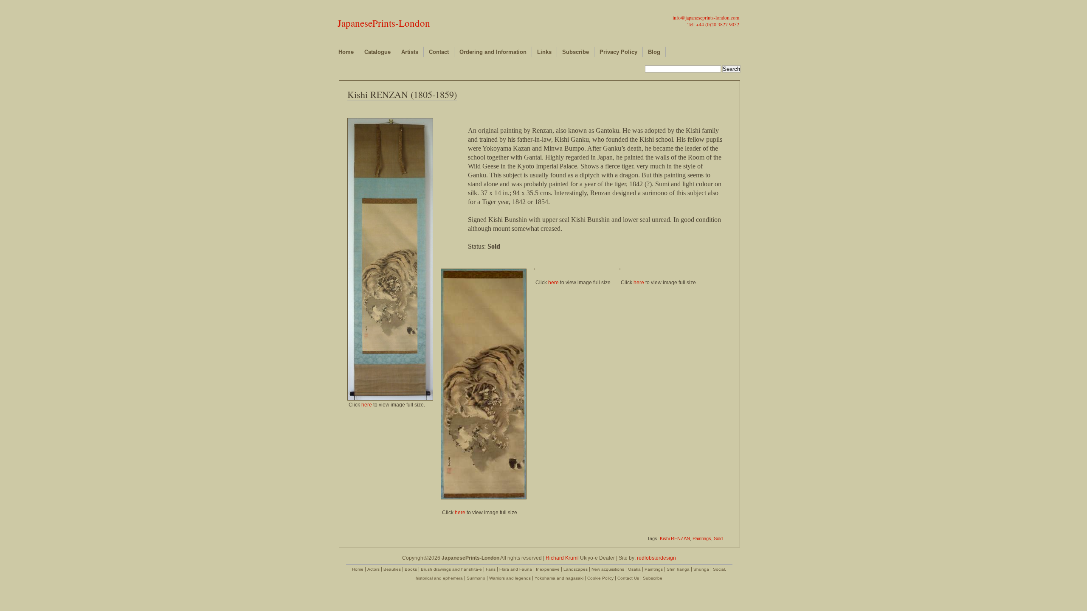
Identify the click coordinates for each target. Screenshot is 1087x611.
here (366, 405)
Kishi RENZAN (675, 538)
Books (411, 569)
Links (544, 52)
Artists (409, 52)
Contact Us (628, 578)
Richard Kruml (562, 558)
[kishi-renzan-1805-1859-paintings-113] (390, 399)
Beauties (392, 569)
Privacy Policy (618, 52)
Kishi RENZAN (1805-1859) (402, 94)
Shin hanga (678, 569)
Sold (718, 538)
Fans (491, 569)
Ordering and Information (493, 52)
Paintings (702, 538)
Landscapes (575, 569)
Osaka (634, 569)
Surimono (476, 578)
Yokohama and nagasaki (559, 578)
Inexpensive (548, 569)
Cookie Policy (600, 578)
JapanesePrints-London (384, 23)
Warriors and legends (510, 578)
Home (346, 52)
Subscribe (575, 52)
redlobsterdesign (656, 558)
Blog (654, 52)
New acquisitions (607, 569)
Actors (373, 569)
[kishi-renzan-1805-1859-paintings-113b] (534, 268)
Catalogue (377, 52)
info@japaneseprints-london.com (706, 17)
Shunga (701, 569)
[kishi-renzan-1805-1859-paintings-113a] (484, 498)
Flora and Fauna (515, 569)
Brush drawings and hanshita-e (451, 569)
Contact (439, 52)
